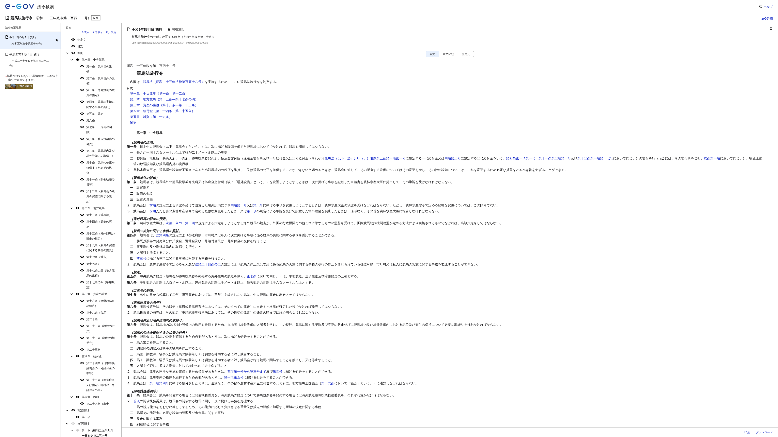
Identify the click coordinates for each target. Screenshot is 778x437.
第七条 (251, 276)
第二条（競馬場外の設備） (100, 80)
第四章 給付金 (92, 356)
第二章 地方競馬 (93, 208)
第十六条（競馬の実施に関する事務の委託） (100, 247)
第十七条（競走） (97, 257)
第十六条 (327, 383)
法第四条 (162, 235)
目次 (80, 46)
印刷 (747, 432)
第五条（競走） (96, 113)
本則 (80, 53)
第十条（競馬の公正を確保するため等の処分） (100, 167)
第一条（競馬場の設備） (99, 68)
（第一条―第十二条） (172, 93)
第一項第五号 (234, 377)
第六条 (90, 120)
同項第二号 (453, 158)
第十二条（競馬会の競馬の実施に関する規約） (100, 196)
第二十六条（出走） (99, 403)
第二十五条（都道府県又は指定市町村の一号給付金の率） (100, 385)
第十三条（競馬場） (99, 215)
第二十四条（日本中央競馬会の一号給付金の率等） (100, 368)
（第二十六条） (161, 116)
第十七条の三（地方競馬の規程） (100, 272)
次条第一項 (712, 158)
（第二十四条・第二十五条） (174, 110)
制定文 (81, 39)
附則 (133, 122)
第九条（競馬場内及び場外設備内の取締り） (100, 153)
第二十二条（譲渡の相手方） (100, 340)
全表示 (85, 32)
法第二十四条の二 (208, 264)
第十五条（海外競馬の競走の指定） (100, 235)
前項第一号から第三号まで (246, 371)
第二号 (258, 205)
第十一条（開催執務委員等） (100, 181)
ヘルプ (768, 6)
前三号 (141, 258)
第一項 (86, 417)
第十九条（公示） (97, 312)
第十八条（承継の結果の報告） (100, 303)
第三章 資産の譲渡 (94, 294)
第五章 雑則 (90, 397)
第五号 (277, 371)
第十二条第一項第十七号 (595, 158)
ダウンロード (764, 432)
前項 (153, 205)
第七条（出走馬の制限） (99, 129)
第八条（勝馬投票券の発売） (100, 141)
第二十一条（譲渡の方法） (100, 328)
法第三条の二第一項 (180, 223)
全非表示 (97, 32)
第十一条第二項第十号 (555, 158)
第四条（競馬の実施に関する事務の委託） (100, 104)
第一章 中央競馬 (93, 59)
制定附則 (83, 410)
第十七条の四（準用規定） (100, 284)
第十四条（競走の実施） (99, 223)
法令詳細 (767, 18)
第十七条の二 (94, 264)
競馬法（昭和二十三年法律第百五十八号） (174, 81)
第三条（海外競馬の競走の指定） (100, 92)
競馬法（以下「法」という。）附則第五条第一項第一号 (365, 158)
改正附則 (83, 423)
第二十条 (92, 319)
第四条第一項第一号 (520, 158)
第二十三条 (93, 349)
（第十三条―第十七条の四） (177, 99)
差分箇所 (111, 32)
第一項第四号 (159, 383)
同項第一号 (239, 205)
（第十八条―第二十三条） (178, 105)
